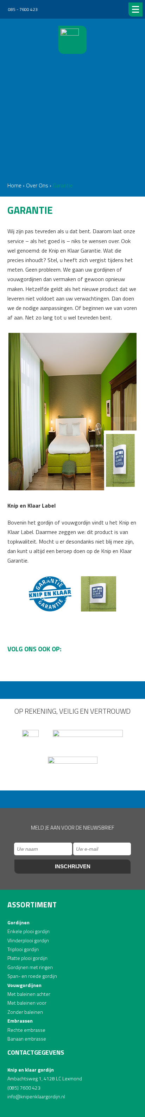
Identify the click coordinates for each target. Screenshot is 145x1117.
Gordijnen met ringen (30, 967)
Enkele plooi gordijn (28, 931)
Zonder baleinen (25, 1012)
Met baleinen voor (26, 1002)
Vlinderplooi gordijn (28, 940)
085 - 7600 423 (22, 9)
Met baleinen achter (28, 994)
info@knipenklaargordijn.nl (36, 1096)
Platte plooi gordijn (27, 958)
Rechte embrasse (26, 1030)
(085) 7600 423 (23, 1087)
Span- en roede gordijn (32, 976)
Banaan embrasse (26, 1038)
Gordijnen (18, 922)
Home (14, 185)
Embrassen (20, 1020)
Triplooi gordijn (23, 949)
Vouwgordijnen (24, 985)
